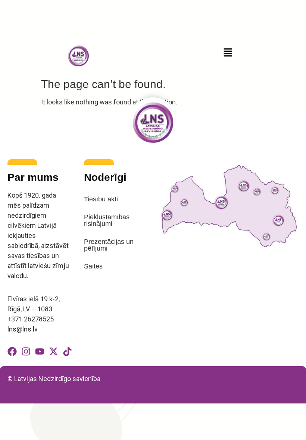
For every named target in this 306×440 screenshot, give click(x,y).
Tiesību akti (101, 199)
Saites (93, 266)
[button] (228, 53)
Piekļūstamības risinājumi (106, 220)
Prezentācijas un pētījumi (109, 245)
